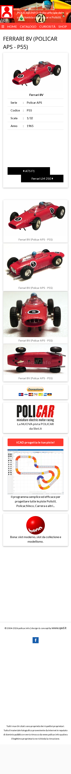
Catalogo (28, 26)
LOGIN (68, 1)
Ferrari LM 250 (41, 178)
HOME (12, 26)
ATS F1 (30, 171)
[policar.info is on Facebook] (36, 640)
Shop (63, 26)
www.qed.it (59, 628)
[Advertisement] (35, 684)
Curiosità (47, 26)
